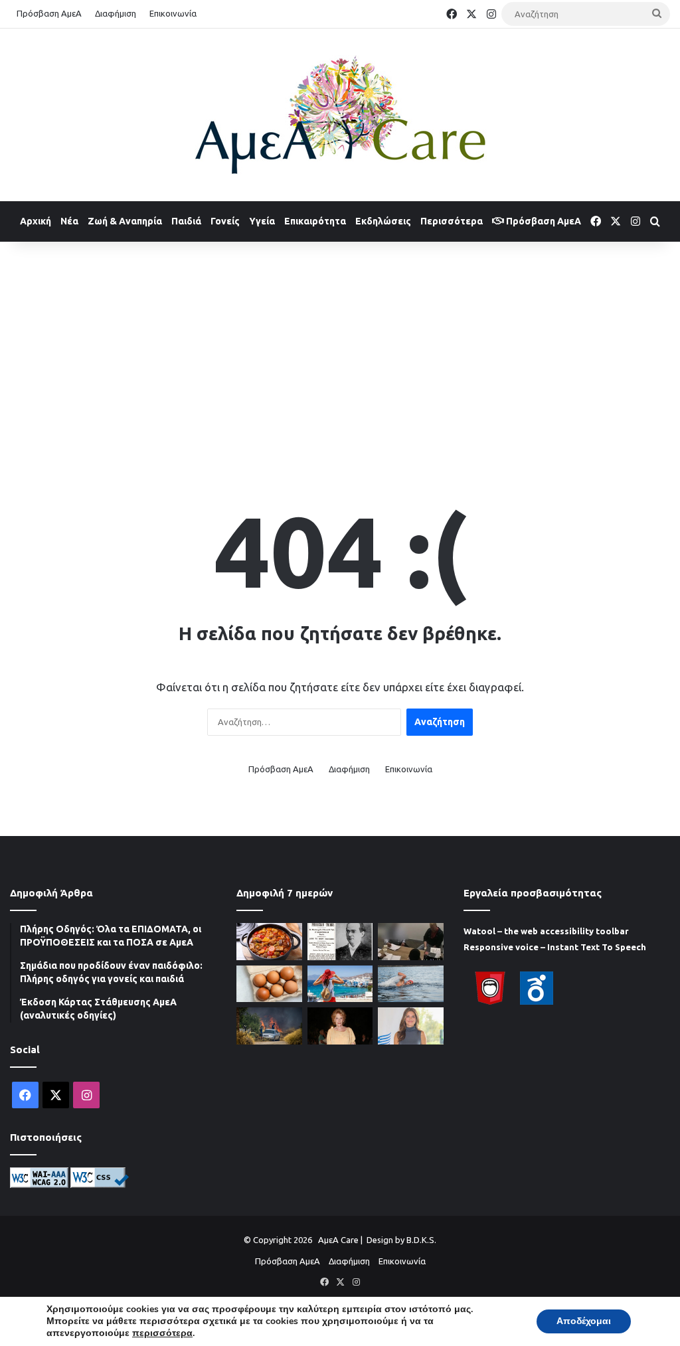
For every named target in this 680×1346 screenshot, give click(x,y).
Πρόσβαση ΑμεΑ (49, 13)
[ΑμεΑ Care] (340, 115)
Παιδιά (186, 221)
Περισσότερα (451, 221)
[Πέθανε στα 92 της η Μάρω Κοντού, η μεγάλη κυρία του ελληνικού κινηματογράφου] (340, 1026)
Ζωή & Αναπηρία (125, 221)
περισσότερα (162, 1333)
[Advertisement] (340, 348)
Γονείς (225, 221)
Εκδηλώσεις (383, 221)
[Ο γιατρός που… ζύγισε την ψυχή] (340, 941)
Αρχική (35, 221)
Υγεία (262, 221)
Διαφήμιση (115, 13)
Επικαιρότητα (315, 221)
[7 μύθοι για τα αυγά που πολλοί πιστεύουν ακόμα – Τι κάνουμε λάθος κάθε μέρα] (268, 984)
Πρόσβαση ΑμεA (542, 221)
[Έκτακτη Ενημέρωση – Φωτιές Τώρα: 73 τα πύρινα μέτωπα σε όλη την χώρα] (268, 1026)
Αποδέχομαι (583, 1321)
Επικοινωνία (173, 13)
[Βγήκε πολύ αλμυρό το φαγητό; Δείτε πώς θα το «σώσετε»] (268, 941)
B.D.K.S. (421, 1239)
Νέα (69, 221)
